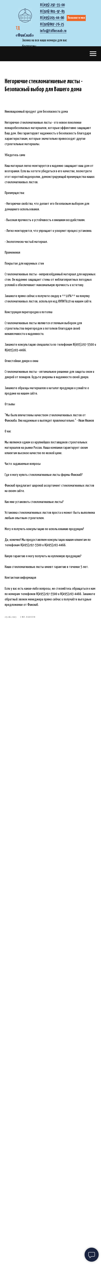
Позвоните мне (76, 17)
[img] (25, 15)
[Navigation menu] (93, 53)
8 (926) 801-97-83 (52, 12)
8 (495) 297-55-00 (52, 5)
